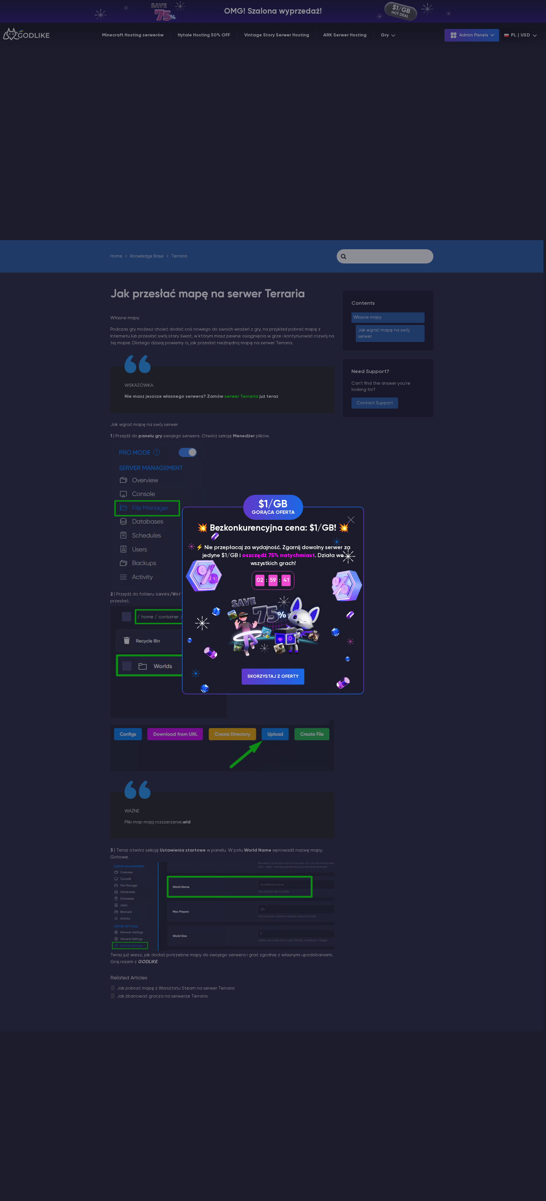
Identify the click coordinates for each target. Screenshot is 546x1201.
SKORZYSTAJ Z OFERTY (273, 676)
